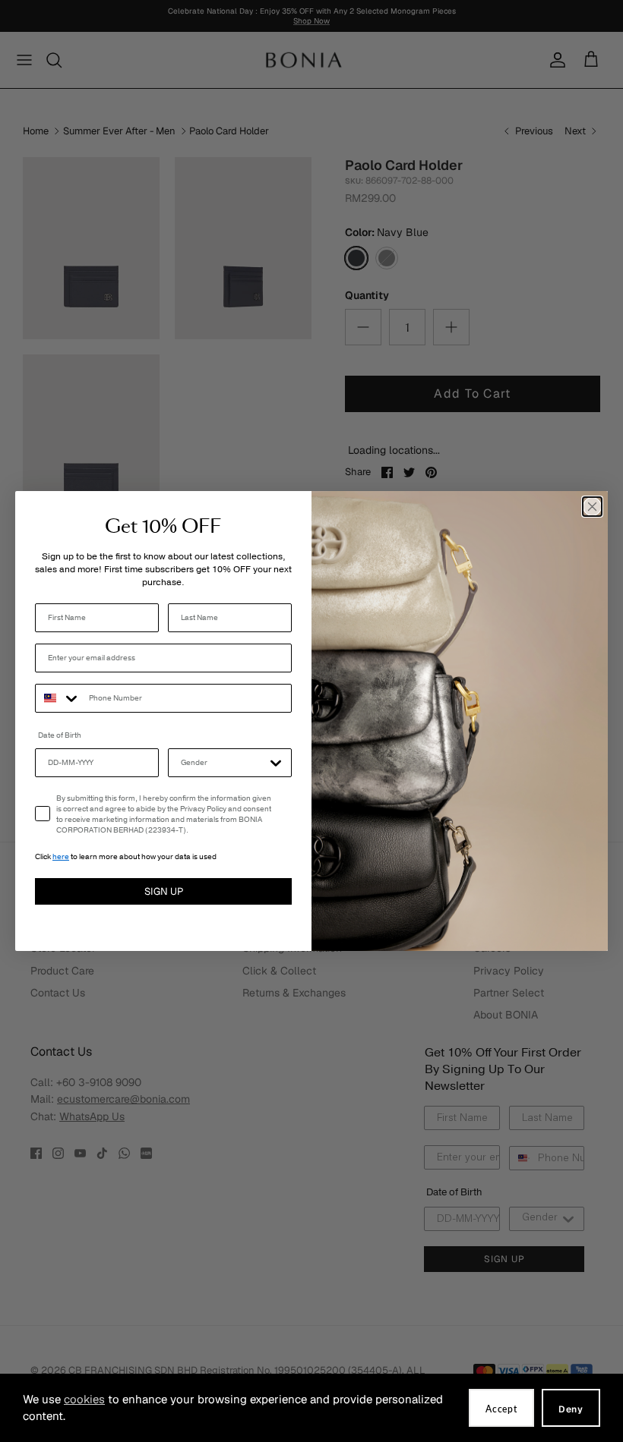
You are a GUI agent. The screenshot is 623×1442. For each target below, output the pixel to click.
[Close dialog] (592, 506)
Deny (570, 1409)
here (60, 857)
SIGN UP (163, 891)
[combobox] (58, 698)
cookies (84, 1399)
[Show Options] (276, 762)
